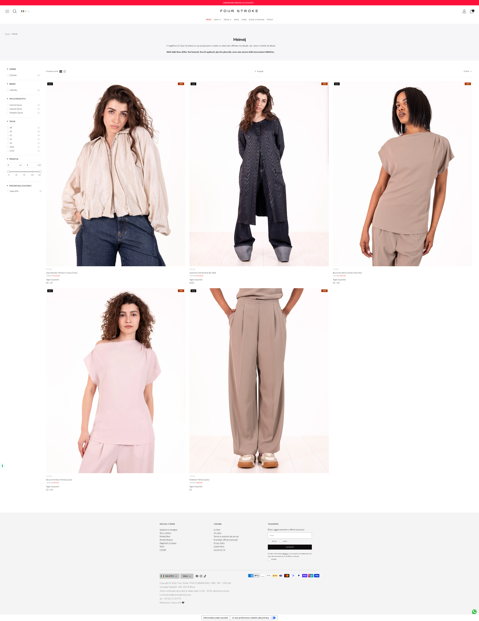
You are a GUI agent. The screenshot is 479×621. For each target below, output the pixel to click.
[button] (25, 11)
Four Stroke (183, 583)
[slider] (8, 171)
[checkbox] (25, 75)
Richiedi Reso (165, 536)
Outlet (243, 19)
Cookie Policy (219, 546)
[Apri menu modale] (7, 11)
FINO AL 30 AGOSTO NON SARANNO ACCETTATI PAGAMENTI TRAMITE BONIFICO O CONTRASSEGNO (238, 3)
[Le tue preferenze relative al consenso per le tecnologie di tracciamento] (2, 465)
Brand (236, 19)
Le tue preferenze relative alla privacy (250, 618)
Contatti (163, 550)
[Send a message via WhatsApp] (474, 611)
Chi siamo (217, 533)
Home (7, 34)
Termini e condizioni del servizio (226, 536)
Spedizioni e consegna (168, 530)
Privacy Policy (219, 543)
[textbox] (15, 165)
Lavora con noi (219, 550)
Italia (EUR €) (169, 576)
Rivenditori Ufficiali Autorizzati (226, 540)
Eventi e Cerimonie (256, 19)
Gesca (174, 602)
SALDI (208, 19)
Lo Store (217, 530)
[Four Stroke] (239, 11)
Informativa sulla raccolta (215, 618)
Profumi (270, 19)
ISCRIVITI (290, 547)
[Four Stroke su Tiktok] (204, 576)
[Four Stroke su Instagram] (200, 576)
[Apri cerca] (14, 11)
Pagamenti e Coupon (168, 543)
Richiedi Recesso (166, 540)
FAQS (162, 546)
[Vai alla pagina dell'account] (464, 11)
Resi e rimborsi (165, 533)
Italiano (185, 576)
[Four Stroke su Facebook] (196, 576)
